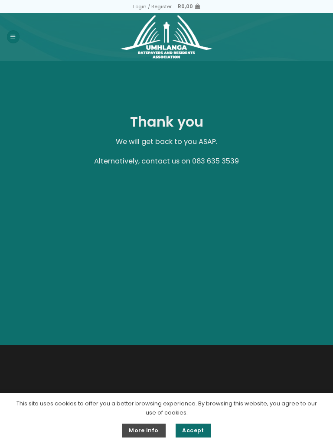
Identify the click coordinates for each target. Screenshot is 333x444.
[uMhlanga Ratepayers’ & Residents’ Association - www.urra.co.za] (167, 37)
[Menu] (13, 36)
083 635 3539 (215, 161)
